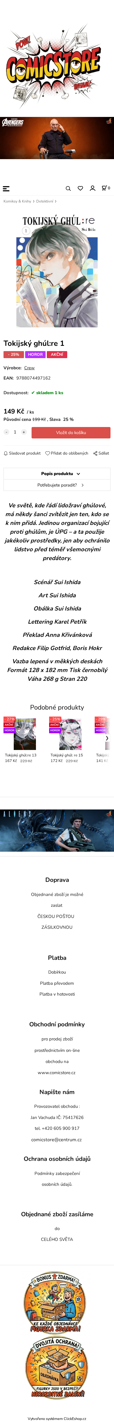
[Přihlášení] (92, 188)
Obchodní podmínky (57, 1024)
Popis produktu (57, 474)
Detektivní (44, 201)
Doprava (57, 880)
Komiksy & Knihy (17, 201)
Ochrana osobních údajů (57, 1159)
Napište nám (57, 1092)
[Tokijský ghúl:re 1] (57, 268)
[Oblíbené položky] (80, 188)
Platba (57, 958)
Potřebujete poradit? (57, 485)
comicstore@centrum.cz (56, 1140)
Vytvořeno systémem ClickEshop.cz (57, 1418)
